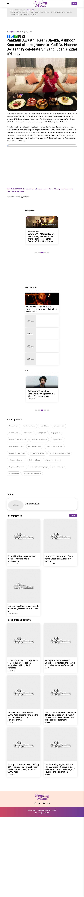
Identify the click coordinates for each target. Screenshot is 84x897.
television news (14, 474)
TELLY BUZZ (30, 10)
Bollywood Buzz (34, 460)
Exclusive (10, 670)
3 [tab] (42, 253)
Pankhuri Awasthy (29, 426)
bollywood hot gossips (37, 453)
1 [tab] (36, 253)
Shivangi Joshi (13, 426)
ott (26, 370)
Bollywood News (57, 439)
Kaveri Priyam (27, 433)
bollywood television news (32, 474)
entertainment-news (34, 231)
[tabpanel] (42, 230)
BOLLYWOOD (30, 287)
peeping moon (55, 433)
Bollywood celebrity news (17, 467)
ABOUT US (37, 813)
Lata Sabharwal (59, 426)
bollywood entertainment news (60, 453)
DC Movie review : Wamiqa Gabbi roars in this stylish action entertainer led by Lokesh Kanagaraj (23, 664)
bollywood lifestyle (58, 467)
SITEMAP (46, 813)
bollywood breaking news (17, 453)
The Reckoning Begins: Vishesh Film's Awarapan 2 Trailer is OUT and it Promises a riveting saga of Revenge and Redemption (60, 768)
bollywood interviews (51, 460)
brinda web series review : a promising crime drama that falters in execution (41, 309)
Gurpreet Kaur (14, 32)
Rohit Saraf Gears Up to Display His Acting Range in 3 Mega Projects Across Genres (41, 395)
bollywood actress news (16, 460)
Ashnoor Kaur (13, 433)
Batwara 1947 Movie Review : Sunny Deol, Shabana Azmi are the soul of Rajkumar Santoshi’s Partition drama (41, 238)
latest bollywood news (16, 446)
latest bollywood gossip (39, 439)
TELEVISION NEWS (20, 10)
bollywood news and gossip (17, 439)
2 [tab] (39, 253)
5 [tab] (48, 253)
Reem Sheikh (44, 426)
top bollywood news (34, 446)
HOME (11, 10)
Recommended (12, 564)
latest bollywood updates (54, 446)
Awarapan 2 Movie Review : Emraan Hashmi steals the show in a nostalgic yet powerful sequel (60, 663)
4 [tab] (45, 253)
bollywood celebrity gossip (38, 467)
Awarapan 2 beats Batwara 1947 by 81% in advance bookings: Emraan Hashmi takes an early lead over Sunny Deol (23, 768)
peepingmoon (41, 433)
